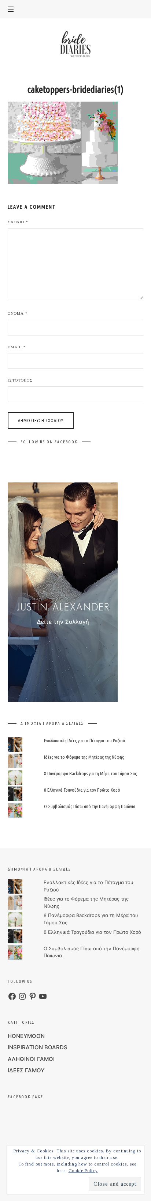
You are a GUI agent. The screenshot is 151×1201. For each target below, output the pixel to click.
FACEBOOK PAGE (25, 1097)
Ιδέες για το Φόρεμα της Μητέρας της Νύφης (84, 756)
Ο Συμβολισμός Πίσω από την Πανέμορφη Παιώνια (89, 806)
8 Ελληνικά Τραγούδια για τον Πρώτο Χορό (82, 790)
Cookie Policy (83, 1170)
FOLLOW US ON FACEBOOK (49, 442)
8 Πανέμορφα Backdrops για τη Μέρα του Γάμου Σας (90, 773)
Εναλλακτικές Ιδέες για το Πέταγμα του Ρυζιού (84, 740)
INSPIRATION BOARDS (37, 1047)
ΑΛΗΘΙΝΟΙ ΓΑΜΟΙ (31, 1059)
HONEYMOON (26, 1036)
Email (17, 347)
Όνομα (18, 313)
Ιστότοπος (20, 380)
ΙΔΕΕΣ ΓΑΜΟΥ (26, 1070)
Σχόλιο (18, 222)
